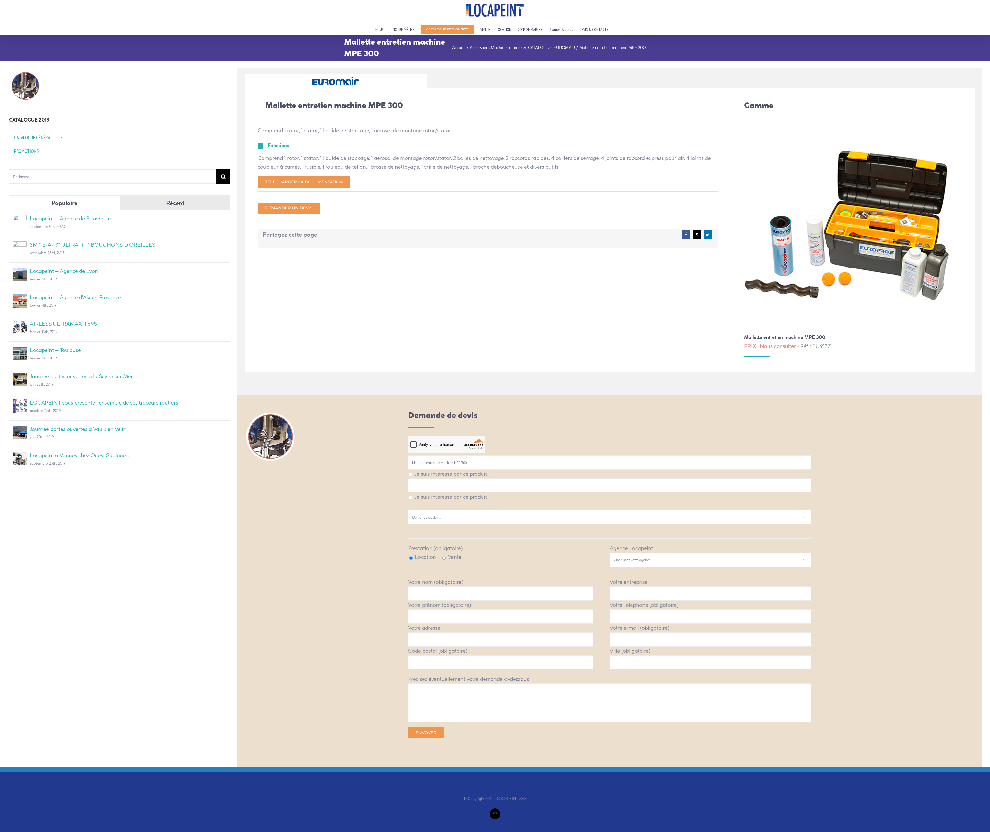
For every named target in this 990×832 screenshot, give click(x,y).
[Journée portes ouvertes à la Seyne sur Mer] (20, 377)
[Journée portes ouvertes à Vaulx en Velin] (20, 430)
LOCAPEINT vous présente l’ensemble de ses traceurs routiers (104, 402)
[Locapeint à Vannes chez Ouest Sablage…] (20, 456)
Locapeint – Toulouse (55, 350)
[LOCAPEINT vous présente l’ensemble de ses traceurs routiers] (20, 403)
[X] (696, 234)
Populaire (64, 203)
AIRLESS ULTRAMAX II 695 (63, 323)
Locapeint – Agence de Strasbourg (71, 218)
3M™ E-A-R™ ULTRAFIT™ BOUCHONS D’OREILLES (92, 244)
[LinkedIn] (707, 234)
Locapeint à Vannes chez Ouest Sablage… (79, 455)
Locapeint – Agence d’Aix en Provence (75, 297)
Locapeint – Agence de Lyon (64, 271)
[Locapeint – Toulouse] (20, 351)
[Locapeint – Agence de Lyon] (20, 272)
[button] (488, 145)
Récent (175, 203)
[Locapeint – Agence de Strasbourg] (20, 219)
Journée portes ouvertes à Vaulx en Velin (78, 429)
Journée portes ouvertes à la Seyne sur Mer (81, 376)
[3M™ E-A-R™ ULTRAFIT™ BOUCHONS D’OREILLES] (20, 246)
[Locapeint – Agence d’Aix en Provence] (20, 298)
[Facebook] (686, 234)
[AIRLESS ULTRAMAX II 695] (20, 324)
